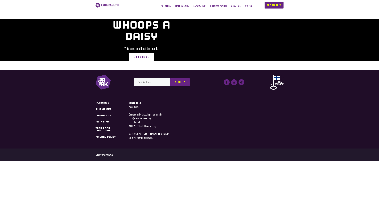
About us (236, 5)
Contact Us (103, 115)
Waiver (248, 5)
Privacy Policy (105, 136)
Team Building (182, 5)
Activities (166, 5)
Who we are (103, 109)
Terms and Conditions (103, 129)
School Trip (199, 5)
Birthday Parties (218, 5)
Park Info (102, 121)
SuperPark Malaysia (107, 5)
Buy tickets (274, 5)
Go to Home (141, 57)
